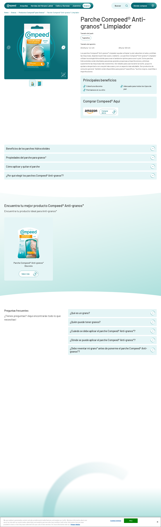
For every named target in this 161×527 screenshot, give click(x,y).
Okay (130, 521)
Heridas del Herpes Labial (42, 5)
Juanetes (77, 5)
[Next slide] (63, 47)
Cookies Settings (115, 521)
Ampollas (24, 5)
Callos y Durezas (63, 5)
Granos (87, 5)
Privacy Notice (75, 524)
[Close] (157, 521)
